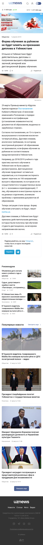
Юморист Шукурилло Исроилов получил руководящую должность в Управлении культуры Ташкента (20, 434)
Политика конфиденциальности (21, 529)
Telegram (29, 241)
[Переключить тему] (38, 3)
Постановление (25, 108)
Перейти (9, 252)
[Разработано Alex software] (21, 540)
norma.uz (6, 212)
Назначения (6, 441)
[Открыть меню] (3, 3)
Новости (11, 507)
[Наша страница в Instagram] (14, 523)
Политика (5, 401)
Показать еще (21, 488)
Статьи (19, 507)
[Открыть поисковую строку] (27, 3)
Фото (26, 507)
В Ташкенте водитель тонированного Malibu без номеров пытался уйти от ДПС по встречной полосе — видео (21, 356)
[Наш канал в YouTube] (29, 523)
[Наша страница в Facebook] (24, 523)
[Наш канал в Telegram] (19, 523)
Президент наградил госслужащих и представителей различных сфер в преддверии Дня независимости (19, 475)
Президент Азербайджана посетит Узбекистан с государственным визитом (21, 395)
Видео (32, 507)
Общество (5, 37)
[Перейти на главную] (15, 3)
